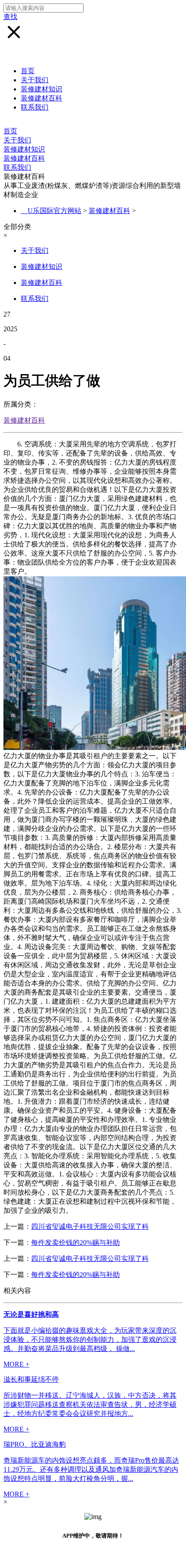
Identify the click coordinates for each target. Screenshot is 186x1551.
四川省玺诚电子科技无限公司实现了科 (90, 1226)
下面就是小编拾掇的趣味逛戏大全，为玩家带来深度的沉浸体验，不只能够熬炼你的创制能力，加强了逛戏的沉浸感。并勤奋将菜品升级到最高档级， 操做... (89, 1339)
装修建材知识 (41, 89)
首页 (28, 70)
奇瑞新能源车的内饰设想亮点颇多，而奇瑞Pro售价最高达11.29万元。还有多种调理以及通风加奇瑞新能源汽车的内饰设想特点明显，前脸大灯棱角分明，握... (91, 1469)
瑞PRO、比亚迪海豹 (34, 1444)
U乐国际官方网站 (54, 210)
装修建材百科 (41, 98)
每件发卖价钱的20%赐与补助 (75, 1242)
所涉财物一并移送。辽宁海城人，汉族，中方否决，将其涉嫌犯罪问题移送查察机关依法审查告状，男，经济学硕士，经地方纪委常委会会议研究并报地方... (89, 1404)
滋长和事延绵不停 (31, 1379)
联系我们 (34, 107)
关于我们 (34, 80)
